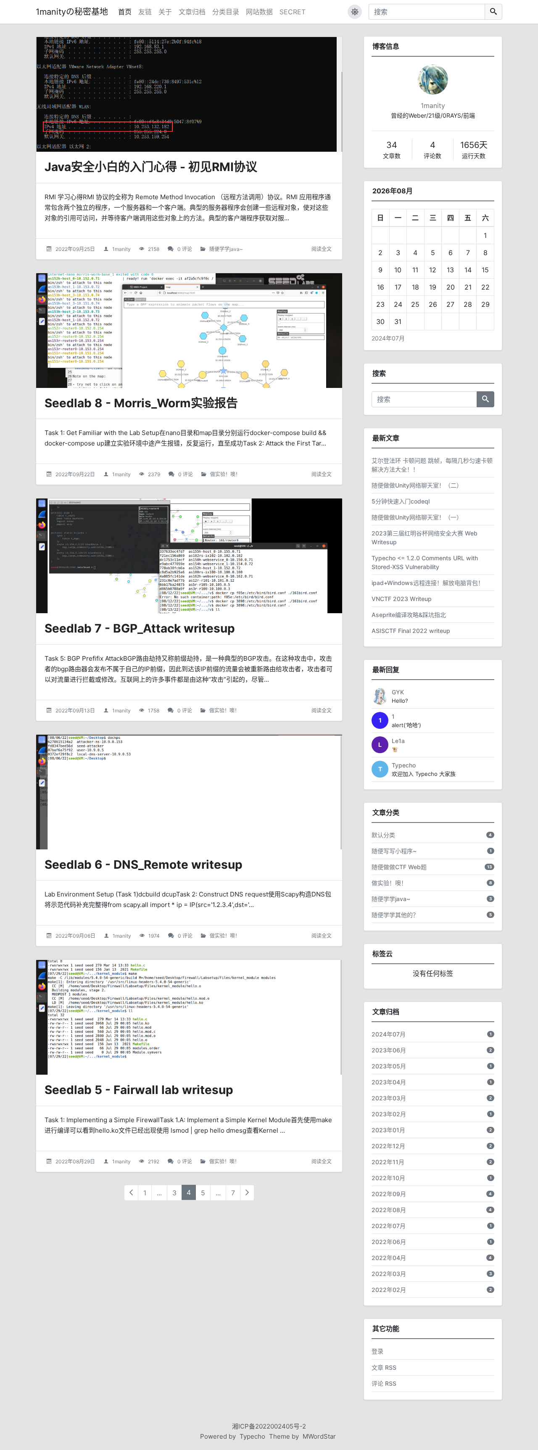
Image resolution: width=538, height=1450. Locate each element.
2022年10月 (388, 1177)
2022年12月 (388, 1145)
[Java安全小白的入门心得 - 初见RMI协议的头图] (189, 94)
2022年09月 (389, 1193)
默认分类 (383, 834)
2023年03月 (389, 1098)
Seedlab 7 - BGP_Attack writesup (140, 628)
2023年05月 (389, 1066)
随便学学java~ (226, 249)
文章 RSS (384, 1367)
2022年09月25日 (75, 249)
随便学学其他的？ (395, 914)
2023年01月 (388, 1130)
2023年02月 (389, 1114)
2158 (153, 249)
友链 (145, 12)
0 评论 (184, 249)
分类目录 (225, 12)
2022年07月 (389, 1225)
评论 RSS (384, 1383)
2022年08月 (389, 1209)
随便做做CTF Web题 (399, 866)
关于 (165, 12)
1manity (121, 249)
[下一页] (247, 1193)
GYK (398, 692)
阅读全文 (321, 249)
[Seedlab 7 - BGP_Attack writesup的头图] (189, 555)
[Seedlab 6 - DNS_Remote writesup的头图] (189, 792)
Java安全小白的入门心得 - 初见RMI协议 (151, 167)
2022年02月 (389, 1289)
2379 (154, 474)
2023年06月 (389, 1050)
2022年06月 (389, 1241)
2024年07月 (388, 338)
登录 (377, 1351)
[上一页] (131, 1193)
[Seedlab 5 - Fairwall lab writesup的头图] (189, 1017)
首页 (125, 12)
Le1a (398, 740)
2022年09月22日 (75, 474)
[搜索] (493, 12)
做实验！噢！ (225, 474)
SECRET (293, 12)
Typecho (404, 765)
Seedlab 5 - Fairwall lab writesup (139, 1090)
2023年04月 (389, 1082)
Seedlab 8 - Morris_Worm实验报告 (141, 403)
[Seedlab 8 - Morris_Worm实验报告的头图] (189, 330)
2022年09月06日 (75, 936)
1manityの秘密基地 (72, 12)
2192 (153, 1161)
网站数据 (259, 12)
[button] (355, 12)
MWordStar (319, 1436)
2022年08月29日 (75, 1161)
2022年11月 (388, 1161)
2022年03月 (389, 1273)
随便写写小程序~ (394, 850)
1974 (154, 936)
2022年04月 (389, 1257)
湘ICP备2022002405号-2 (269, 1426)
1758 (153, 710)
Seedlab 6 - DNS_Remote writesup (144, 864)
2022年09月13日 (75, 710)
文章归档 (192, 12)
